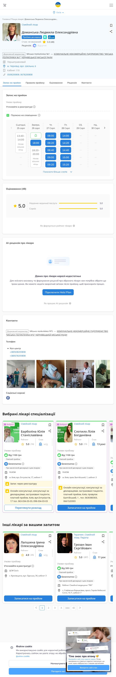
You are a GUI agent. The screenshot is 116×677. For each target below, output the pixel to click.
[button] (111, 31)
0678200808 (26, 74)
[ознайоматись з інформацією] (39, 115)
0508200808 (13, 74)
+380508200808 (18, 352)
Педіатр (84, 537)
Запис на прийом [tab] (12, 82)
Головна (6, 19)
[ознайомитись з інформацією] (35, 136)
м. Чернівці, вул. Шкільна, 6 (21, 66)
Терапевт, (79, 534)
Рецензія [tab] (72, 82)
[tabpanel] (58, 249)
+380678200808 (18, 355)
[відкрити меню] (111, 5)
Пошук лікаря (17, 19)
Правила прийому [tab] (35, 82)
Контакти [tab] (86, 82)
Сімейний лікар (30, 24)
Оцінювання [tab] (56, 82)
